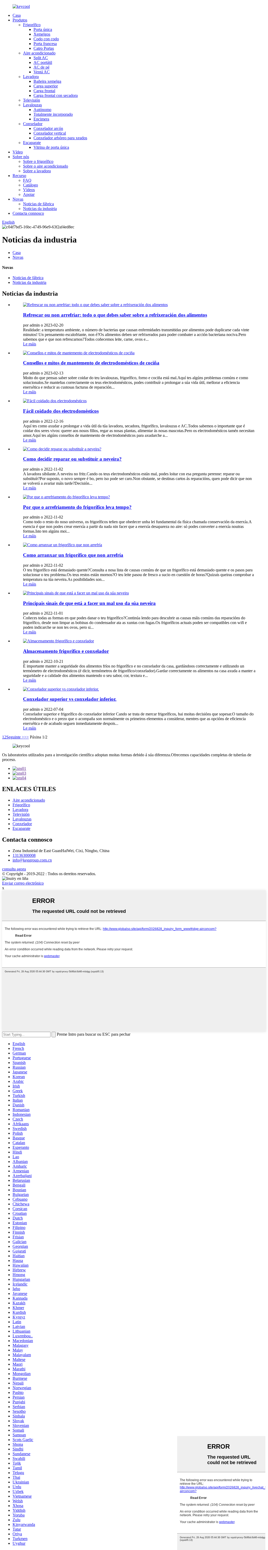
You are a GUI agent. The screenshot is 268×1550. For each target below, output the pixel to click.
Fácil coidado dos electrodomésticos (61, 411)
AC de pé (41, 67)
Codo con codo (46, 39)
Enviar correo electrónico (23, 883)
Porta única (43, 29)
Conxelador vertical (50, 133)
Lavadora (31, 76)
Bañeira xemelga (47, 81)
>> (26, 737)
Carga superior (46, 86)
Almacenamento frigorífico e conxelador (66, 651)
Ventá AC (42, 72)
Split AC (41, 58)
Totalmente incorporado (53, 114)
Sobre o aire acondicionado (45, 166)
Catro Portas (44, 48)
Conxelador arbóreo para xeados (60, 138)
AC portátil (43, 62)
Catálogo (30, 185)
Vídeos (29, 189)
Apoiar (29, 194)
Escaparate (32, 142)
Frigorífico (32, 25)
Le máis (29, 344)
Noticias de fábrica (38, 204)
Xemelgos (42, 34)
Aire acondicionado (39, 53)
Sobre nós (21, 157)
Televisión (31, 100)
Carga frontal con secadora (56, 95)
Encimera (41, 119)
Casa (17, 15)
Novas (18, 199)
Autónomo (42, 109)
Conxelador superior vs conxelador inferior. (69, 699)
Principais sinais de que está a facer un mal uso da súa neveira (89, 603)
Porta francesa (45, 43)
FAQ (27, 180)
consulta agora (14, 869)
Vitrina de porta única (51, 147)
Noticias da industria (40, 208)
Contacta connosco (28, 213)
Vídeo (18, 152)
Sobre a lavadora (37, 171)
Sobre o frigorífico (38, 161)
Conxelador (32, 124)
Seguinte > (15, 737)
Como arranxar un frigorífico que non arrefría (73, 555)
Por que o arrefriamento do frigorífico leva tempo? (77, 507)
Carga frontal (44, 91)
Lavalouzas (32, 105)
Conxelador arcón (48, 128)
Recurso (19, 175)
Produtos (20, 20)
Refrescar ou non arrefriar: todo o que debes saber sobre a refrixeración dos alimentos (115, 315)
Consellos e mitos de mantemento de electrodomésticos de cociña (91, 363)
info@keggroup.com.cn (32, 860)
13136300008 (24, 855)
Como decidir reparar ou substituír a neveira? (72, 459)
